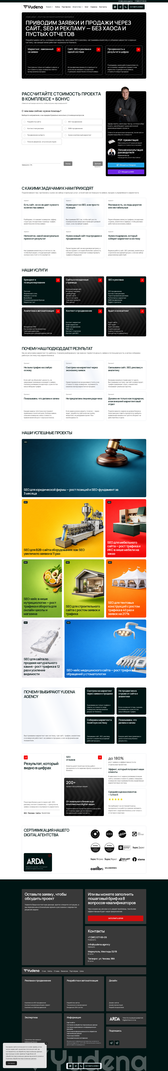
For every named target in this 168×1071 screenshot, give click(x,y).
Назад (68, 164)
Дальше (98, 164)
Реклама (31, 813)
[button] (49, 7)
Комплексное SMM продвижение (35, 1007)
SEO (25, 813)
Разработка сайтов (73, 1003)
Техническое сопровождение (77, 1005)
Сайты (38, 813)
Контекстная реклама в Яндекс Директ (37, 1005)
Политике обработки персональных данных (21, 1059)
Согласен (11, 1063)
